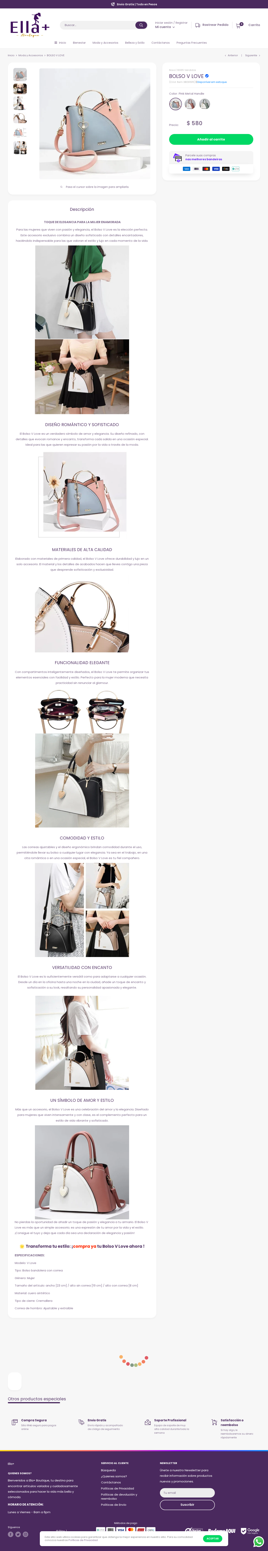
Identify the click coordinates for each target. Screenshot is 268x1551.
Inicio (62, 43)
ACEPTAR (213, 1538)
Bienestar (79, 43)
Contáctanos (160, 43)
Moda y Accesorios (105, 43)
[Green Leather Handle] (204, 104)
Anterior (233, 55)
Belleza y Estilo (135, 43)
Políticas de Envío (113, 1505)
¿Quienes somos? (114, 1476)
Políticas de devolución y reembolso (119, 1496)
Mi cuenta (163, 27)
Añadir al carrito (211, 139)
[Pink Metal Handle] (175, 104)
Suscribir (187, 1505)
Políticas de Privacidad (117, 1488)
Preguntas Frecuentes (192, 43)
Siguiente (251, 55)
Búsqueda (108, 1470)
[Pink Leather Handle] (190, 104)
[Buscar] (141, 25)
